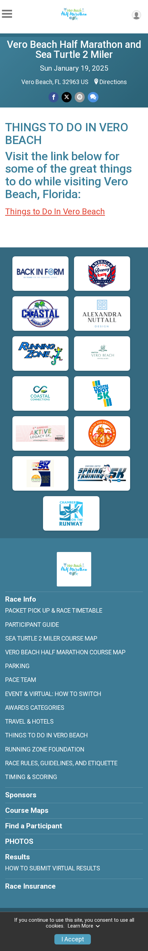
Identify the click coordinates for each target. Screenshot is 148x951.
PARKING (17, 666)
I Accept (72, 939)
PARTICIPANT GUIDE (32, 624)
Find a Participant (33, 826)
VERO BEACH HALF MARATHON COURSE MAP (65, 652)
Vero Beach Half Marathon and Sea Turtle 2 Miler (74, 49)
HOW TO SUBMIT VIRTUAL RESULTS (52, 868)
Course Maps (27, 810)
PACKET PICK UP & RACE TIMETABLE (53, 610)
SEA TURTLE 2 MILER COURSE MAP (51, 638)
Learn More (80, 926)
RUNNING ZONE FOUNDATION (44, 749)
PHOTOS (19, 841)
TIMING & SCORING (31, 777)
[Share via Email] (80, 97)
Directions (113, 82)
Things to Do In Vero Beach (55, 211)
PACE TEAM (20, 679)
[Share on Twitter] (67, 97)
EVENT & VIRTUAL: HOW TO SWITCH (53, 694)
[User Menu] (136, 15)
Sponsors (20, 795)
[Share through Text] (93, 97)
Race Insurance (30, 886)
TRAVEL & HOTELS (29, 721)
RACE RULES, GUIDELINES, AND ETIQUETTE (61, 763)
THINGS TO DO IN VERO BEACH (46, 735)
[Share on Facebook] (54, 97)
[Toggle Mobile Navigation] (7, 14)
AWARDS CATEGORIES (34, 707)
